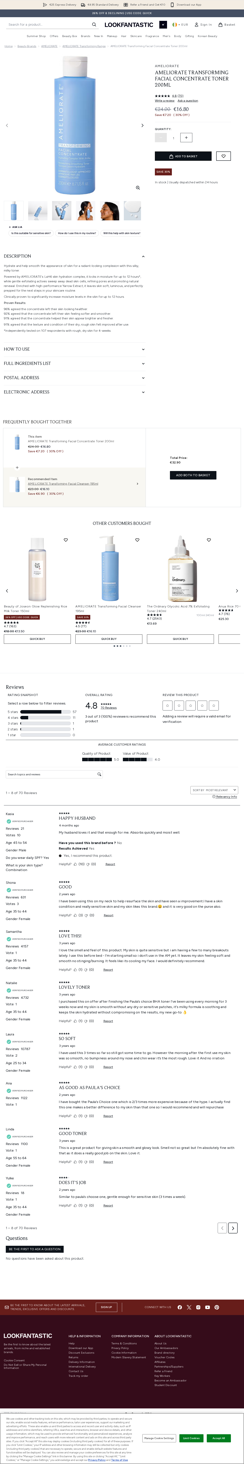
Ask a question (188, 100)
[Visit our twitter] (189, 1307)
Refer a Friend (163, 1371)
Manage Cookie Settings (159, 1438)
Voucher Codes (165, 1357)
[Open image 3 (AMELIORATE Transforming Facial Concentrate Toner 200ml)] (61, 210)
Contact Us (76, 1371)
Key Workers (162, 1376)
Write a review (165, 100)
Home (9, 46)
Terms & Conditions (124, 1343)
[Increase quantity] (186, 137)
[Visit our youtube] (207, 1307)
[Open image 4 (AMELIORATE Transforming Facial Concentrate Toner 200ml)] (85, 210)
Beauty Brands (27, 46)
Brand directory (165, 1352)
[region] (122, 1438)
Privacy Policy (120, 1348)
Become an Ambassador (171, 1380)
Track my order (78, 1376)
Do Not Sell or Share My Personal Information (25, 1366)
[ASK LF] (163, 25)
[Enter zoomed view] (138, 187)
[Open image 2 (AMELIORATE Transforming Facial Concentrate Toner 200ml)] (37, 210)
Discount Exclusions (81, 1352)
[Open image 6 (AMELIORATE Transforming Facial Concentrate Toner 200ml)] (133, 210)
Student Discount (166, 1385)
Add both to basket (193, 475)
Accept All (219, 1438)
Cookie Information (124, 1352)
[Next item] (237, 591)
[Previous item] (7, 591)
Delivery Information (82, 1362)
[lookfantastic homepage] (129, 24)
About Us (161, 1343)
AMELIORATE (49, 46)
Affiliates (160, 1362)
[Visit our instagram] (198, 1307)
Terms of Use (119, 1460)
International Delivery (82, 1366)
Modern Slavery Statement (128, 1357)
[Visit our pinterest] (216, 1307)
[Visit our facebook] (179, 1307)
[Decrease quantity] (161, 137)
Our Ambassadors (166, 1348)
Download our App (81, 1348)
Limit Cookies (191, 1438)
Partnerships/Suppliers (169, 1366)
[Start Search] (94, 24)
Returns (73, 1357)
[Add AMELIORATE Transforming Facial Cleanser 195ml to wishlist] (137, 540)
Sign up (106, 1307)
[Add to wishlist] (223, 156)
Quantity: (163, 129)
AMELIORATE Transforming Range (84, 46)
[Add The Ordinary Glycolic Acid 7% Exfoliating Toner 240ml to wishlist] (209, 540)
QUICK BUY (37, 639)
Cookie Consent (14, 1360)
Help (72, 1343)
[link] (203, 25)
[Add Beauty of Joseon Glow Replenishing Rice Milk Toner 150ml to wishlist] (65, 540)
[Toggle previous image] (7, 125)
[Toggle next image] (142, 125)
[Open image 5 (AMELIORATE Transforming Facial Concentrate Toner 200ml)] (109, 210)
